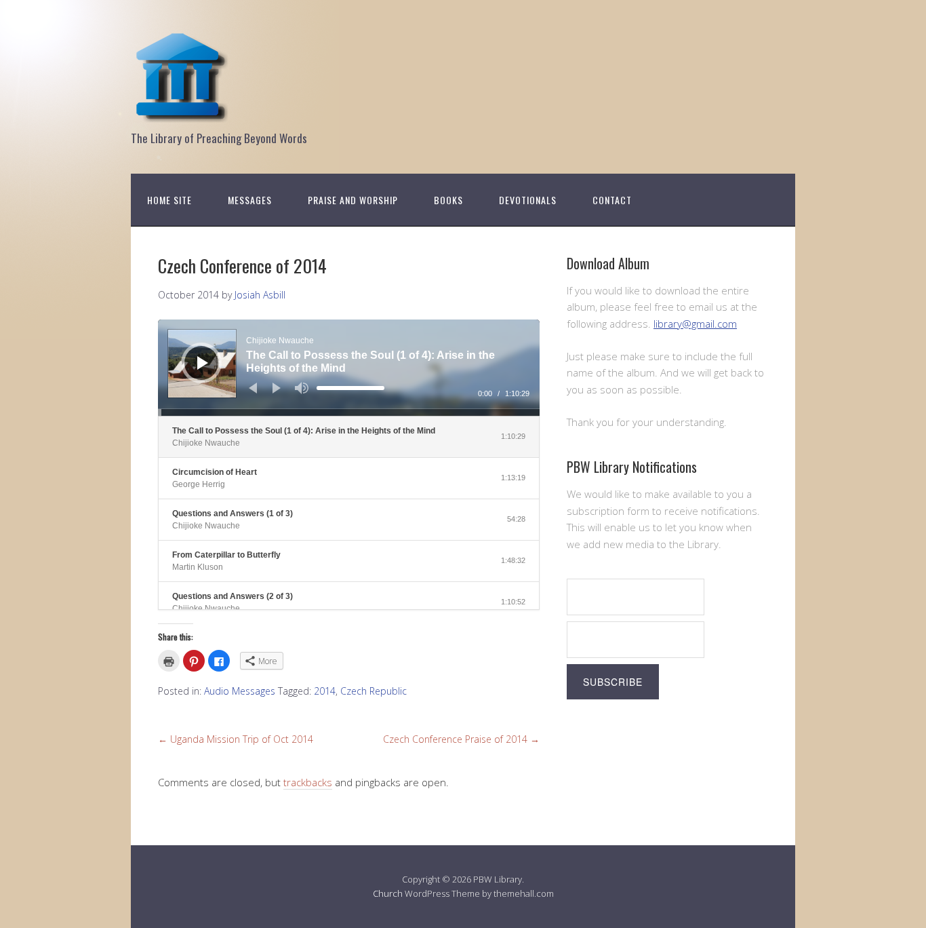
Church (388, 893)
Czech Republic (373, 690)
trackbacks (307, 782)
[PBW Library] (182, 115)
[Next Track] (277, 388)
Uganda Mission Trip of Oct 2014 (235, 739)
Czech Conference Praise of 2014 (461, 739)
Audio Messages (239, 690)
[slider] (350, 388)
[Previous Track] (253, 388)
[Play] (202, 363)
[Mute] (302, 388)
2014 (325, 690)
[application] (349, 368)
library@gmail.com (695, 323)
